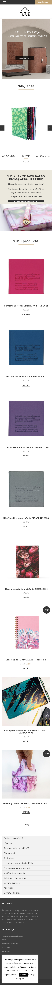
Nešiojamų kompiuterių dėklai (18, 863)
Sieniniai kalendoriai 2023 (16, 848)
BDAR (4, 940)
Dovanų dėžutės (12, 883)
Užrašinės (9, 843)
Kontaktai (6, 951)
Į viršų (26, 824)
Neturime (26, 314)
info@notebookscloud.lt (26, 201)
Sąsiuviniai (9, 858)
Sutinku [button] (23, 974)
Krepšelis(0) (43, 2)
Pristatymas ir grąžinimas (12, 936)
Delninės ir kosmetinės (15, 878)
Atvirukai (8, 888)
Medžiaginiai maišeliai (14, 873)
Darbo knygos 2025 (13, 838)
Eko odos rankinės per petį (17, 868)
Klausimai (6, 947)
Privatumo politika (10, 943)
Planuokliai (9, 853)
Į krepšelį (26, 385)
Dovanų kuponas (12, 893)
